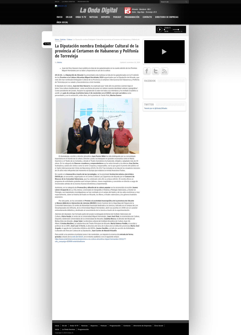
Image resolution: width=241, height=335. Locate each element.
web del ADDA (77, 237)
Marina (59, 62)
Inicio (57, 1)
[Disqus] (97, 282)
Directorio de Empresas (166, 17)
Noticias (93, 17)
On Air (69, 17)
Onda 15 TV (81, 17)
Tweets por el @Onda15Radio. (156, 108)
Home (57, 39)
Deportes (105, 17)
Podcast (117, 17)
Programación (83, 1)
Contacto (147, 17)
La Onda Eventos (68, 1)
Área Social (62, 22)
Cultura (69, 39)
